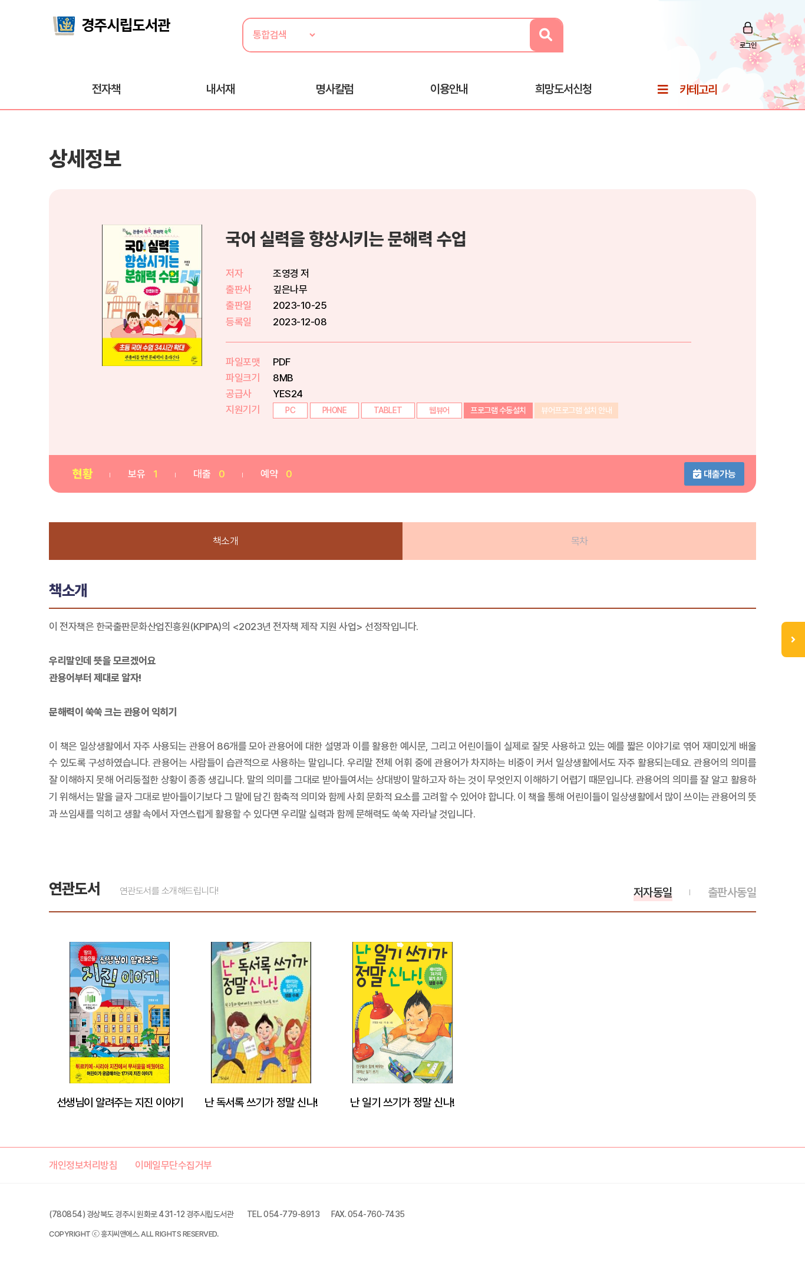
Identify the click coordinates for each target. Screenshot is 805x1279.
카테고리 (698, 90)
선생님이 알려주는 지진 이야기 (120, 1102)
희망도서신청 (563, 89)
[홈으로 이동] (111, 25)
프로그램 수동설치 (498, 410)
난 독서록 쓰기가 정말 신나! (261, 1102)
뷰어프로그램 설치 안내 (576, 410)
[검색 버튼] (546, 35)
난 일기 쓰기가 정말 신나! (402, 1102)
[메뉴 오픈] (793, 639)
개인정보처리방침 (83, 1165)
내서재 (220, 89)
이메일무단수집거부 (173, 1165)
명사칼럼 (335, 89)
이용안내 (449, 89)
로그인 (748, 45)
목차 (579, 541)
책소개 (226, 541)
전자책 (106, 89)
